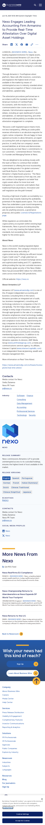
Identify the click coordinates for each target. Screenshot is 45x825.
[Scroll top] (36, 681)
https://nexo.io (22, 279)
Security (32, 415)
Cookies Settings (22, 814)
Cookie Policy (8, 808)
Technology (22, 415)
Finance (30, 395)
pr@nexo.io (7, 388)
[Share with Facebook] (22, 44)
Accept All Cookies (22, 821)
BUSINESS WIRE (19, 52)
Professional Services (26, 411)
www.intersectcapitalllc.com (29, 348)
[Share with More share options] (37, 44)
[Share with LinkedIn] (11, 44)
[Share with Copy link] (32, 44)
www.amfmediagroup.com (19, 343)
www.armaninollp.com (24, 290)
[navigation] (40, 5)
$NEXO (5, 500)
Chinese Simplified (11, 492)
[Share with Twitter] (16, 44)
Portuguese (27, 478)
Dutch (6, 487)
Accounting (21, 407)
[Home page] (11, 5)
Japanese (27, 492)
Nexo (30, 52)
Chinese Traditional (20, 487)
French (16, 483)
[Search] (35, 5)
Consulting (21, 399)
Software (21, 395)
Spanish (15, 478)
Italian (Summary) (30, 483)
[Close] (42, 799)
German (6, 483)
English (6, 478)
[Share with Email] (27, 44)
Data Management (24, 403)
